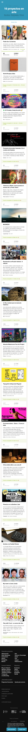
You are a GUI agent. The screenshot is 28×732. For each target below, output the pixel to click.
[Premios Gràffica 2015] (5, 711)
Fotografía (4, 660)
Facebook (17, 668)
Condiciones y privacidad (7, 693)
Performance (15, 15)
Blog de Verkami (6, 668)
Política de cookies (15, 726)
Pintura (21, 15)
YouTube (16, 671)
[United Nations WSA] (22, 711)
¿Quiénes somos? (6, 672)
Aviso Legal (4, 696)
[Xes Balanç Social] (14, 711)
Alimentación (5, 653)
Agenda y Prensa (6, 669)
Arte (16, 653)
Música (3, 661)
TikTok (16, 674)
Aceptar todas (22, 729)
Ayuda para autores (20, 682)
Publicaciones (18, 661)
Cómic (16, 657)
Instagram (17, 672)
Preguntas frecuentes (7, 682)
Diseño (3, 658)
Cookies (3, 698)
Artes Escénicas (6, 655)
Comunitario (5, 657)
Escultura (7, 15)
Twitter (16, 669)
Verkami (14, 2)
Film (16, 658)
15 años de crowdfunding (5, 674)
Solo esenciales (11, 729)
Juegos (17, 660)
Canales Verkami (6, 671)
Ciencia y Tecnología (20, 655)
